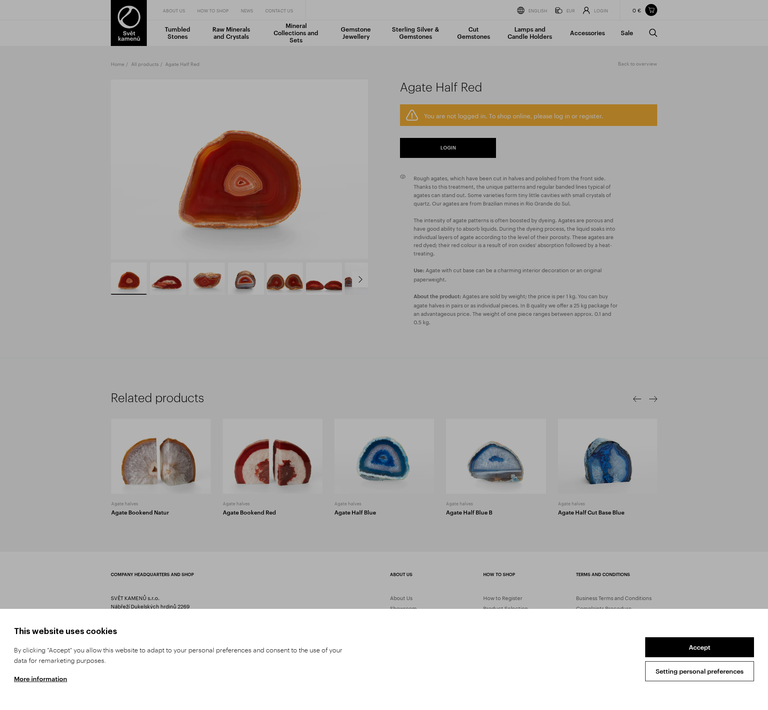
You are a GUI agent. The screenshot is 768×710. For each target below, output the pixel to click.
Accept (699, 647)
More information (40, 678)
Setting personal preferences (700, 671)
